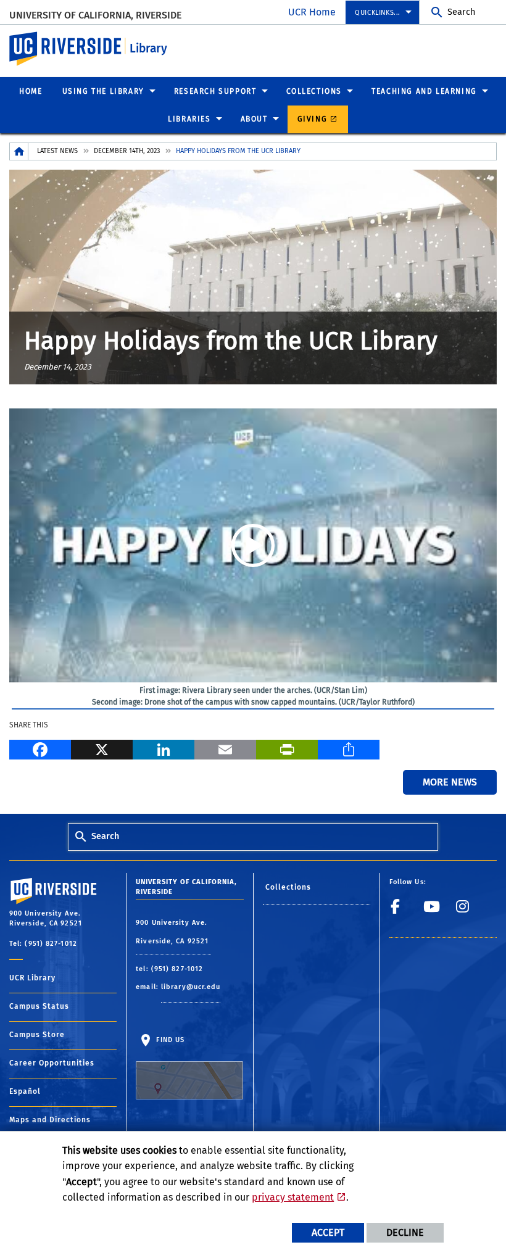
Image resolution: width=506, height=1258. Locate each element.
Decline (405, 1232)
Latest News (57, 151)
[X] (102, 748)
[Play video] (253, 545)
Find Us (169, 1040)
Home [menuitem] (30, 91)
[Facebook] (40, 748)
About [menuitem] (254, 119)
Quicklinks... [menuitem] (377, 13)
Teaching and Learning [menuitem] (424, 91)
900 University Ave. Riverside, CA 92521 (173, 932)
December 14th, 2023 (127, 151)
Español (25, 1091)
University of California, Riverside (95, 15)
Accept (328, 1232)
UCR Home (312, 12)
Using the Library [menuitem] (103, 91)
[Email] (225, 748)
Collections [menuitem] (314, 91)
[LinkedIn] (163, 748)
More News (450, 782)
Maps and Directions (50, 1119)
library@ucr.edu (191, 987)
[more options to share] (349, 748)
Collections (288, 887)
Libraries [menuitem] (189, 119)
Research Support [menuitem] (215, 91)
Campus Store (37, 1034)
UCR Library (32, 978)
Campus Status (39, 1006)
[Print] (287, 748)
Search (461, 12)
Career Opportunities (51, 1063)
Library (148, 48)
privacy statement (293, 1197)
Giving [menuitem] (312, 119)
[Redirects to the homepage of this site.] (19, 151)
